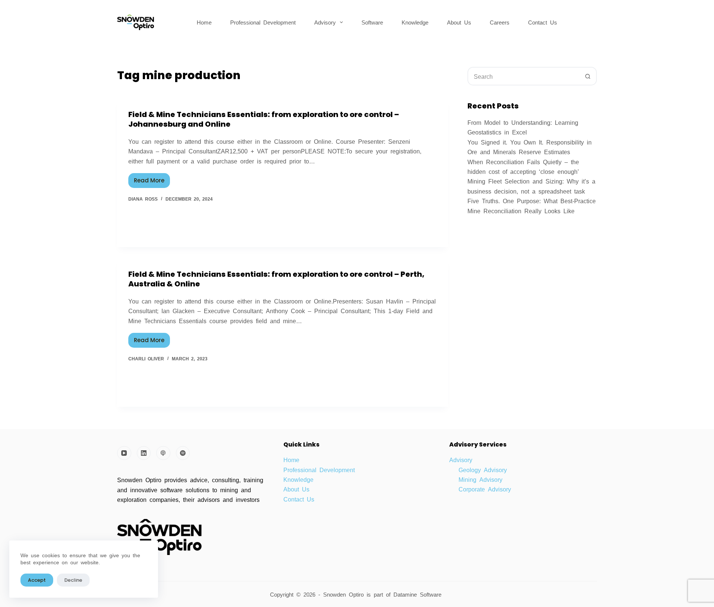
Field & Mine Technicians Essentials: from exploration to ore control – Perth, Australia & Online (276, 279)
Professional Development (263, 22)
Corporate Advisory (485, 489)
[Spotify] (183, 453)
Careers (499, 22)
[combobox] (523, 76)
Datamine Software (418, 594)
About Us (459, 22)
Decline (73, 580)
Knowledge (415, 22)
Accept (37, 580)
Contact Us (542, 22)
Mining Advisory (480, 479)
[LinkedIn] (144, 453)
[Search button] (587, 76)
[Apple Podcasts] (163, 453)
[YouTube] (124, 453)
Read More (152, 178)
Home (204, 22)
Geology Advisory (483, 470)
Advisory (325, 22)
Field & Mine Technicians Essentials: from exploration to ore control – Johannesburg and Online (263, 119)
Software (372, 22)
